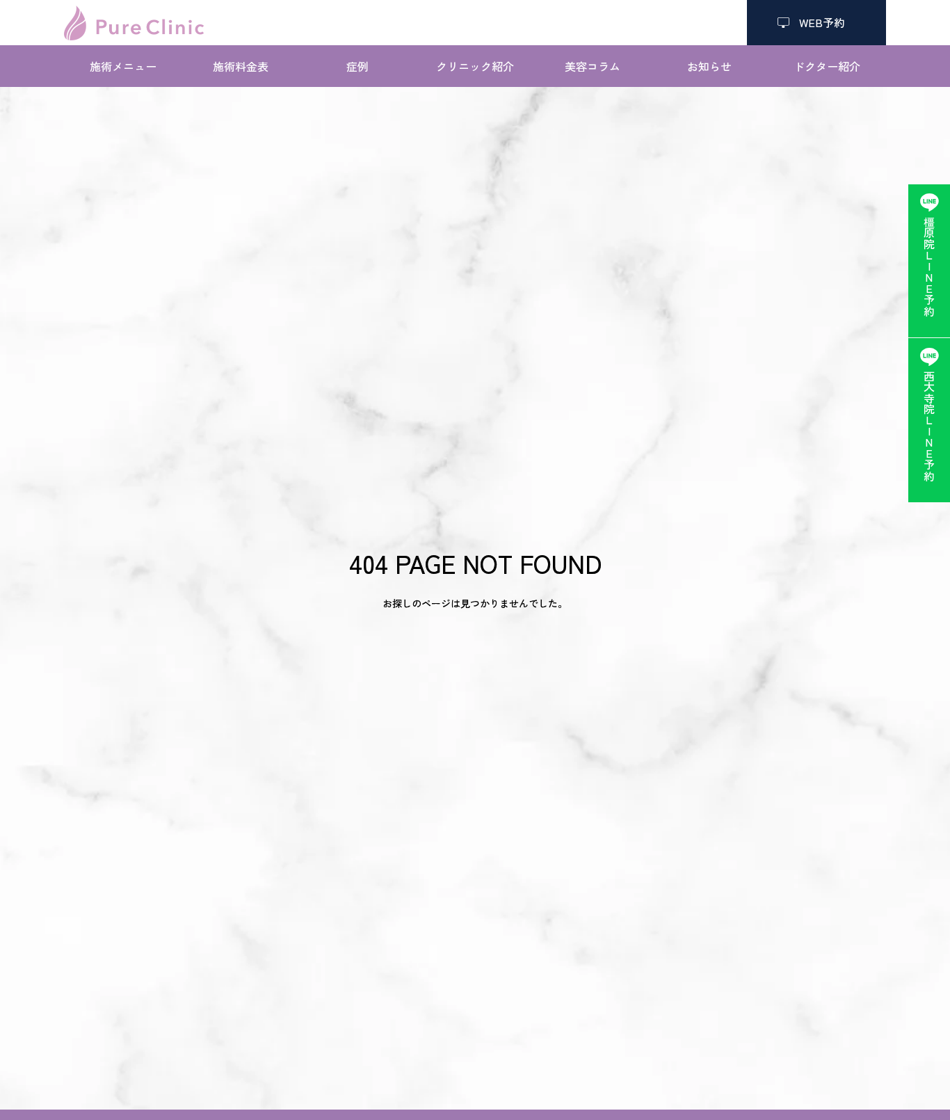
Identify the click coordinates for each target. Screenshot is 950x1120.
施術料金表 (240, 66)
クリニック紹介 (475, 66)
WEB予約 (816, 22)
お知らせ (709, 66)
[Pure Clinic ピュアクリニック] (134, 23)
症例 (357, 66)
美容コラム (592, 66)
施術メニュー (123, 66)
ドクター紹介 (827, 66)
